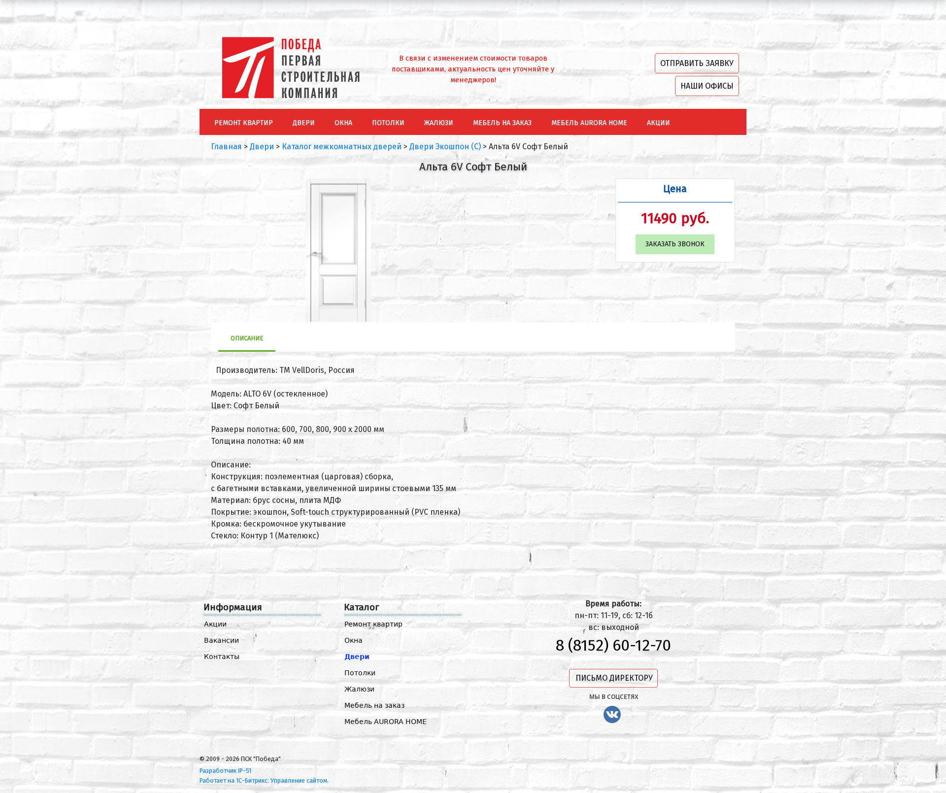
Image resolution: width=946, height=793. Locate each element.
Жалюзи (359, 689)
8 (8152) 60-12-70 (613, 645)
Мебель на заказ (374, 705)
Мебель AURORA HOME (385, 722)
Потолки (359, 673)
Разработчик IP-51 (225, 770)
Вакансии (221, 640)
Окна (353, 640)
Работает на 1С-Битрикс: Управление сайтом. (264, 780)
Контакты (221, 657)
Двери (357, 657)
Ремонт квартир (373, 624)
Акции (215, 624)
